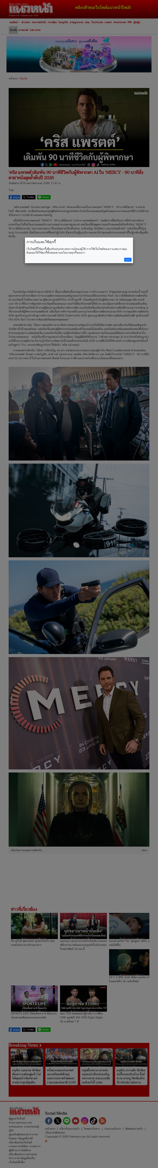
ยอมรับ (127, 260)
